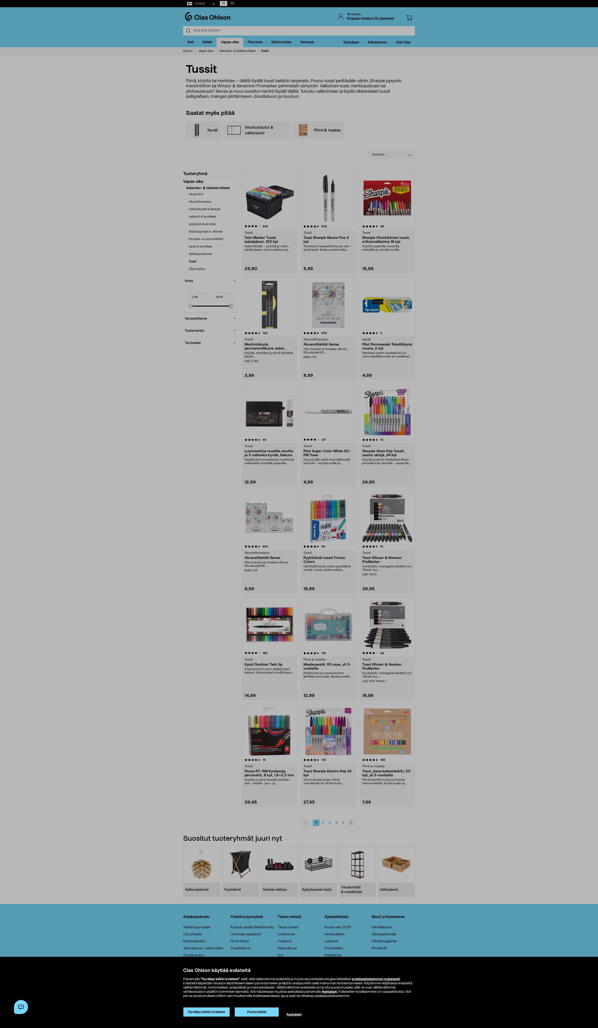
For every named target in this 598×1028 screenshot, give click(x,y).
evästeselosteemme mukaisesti (376, 979)
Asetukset (329, 991)
